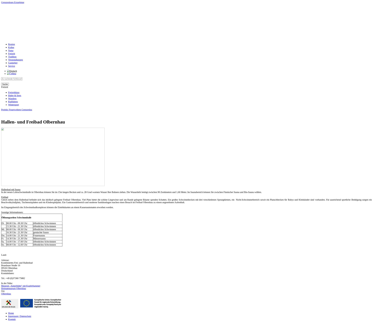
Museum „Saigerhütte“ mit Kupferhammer (20, 286)
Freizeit (11, 53)
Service (11, 66)
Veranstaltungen (15, 60)
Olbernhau (6, 293)
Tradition (12, 56)
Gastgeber (12, 63)
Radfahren (13, 101)
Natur (10, 50)
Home (11, 313)
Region (11, 44)
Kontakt (12, 319)
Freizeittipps (13, 92)
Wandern (12, 98)
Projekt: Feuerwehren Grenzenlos (16, 109)
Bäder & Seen (14, 95)
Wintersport (13, 104)
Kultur (11, 47)
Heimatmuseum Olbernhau (13, 288)
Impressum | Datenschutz (19, 316)
